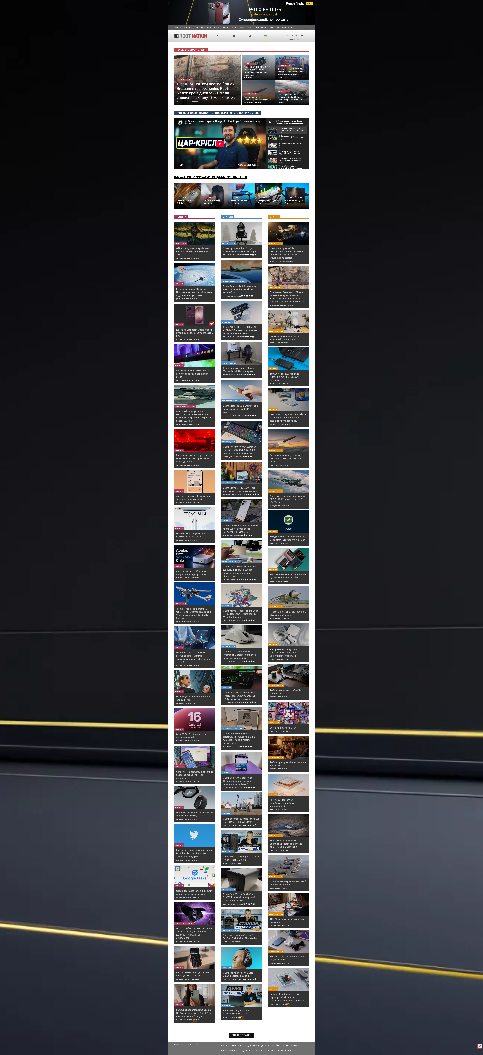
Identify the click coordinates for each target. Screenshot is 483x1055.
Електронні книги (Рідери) (232, 483)
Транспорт (226, 814)
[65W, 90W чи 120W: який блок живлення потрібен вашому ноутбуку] (288, 358)
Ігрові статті (274, 723)
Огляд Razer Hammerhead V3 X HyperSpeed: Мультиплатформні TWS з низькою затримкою (239, 695)
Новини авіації (181, 604)
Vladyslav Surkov (230, 788)
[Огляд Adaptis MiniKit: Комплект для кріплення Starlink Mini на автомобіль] (241, 271)
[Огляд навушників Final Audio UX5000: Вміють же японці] (241, 958)
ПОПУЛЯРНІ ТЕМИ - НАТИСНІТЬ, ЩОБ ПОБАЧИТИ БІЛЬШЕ (210, 177)
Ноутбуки (226, 1005)
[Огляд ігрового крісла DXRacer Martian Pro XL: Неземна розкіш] (241, 353)
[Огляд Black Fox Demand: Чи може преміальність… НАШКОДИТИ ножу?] (241, 391)
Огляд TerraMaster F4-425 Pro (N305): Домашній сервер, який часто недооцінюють (239, 897)
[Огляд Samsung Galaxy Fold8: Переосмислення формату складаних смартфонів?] (241, 763)
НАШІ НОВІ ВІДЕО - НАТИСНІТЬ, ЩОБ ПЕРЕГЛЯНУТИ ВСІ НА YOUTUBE (217, 113)
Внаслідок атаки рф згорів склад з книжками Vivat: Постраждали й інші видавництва (194, 458)
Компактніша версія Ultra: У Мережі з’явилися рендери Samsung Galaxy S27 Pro (194, 332)
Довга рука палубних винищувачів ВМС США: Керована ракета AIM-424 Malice (287, 499)
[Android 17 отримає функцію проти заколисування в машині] (194, 481)
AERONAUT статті (250, 93)
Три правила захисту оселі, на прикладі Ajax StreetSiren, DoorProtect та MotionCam (285, 652)
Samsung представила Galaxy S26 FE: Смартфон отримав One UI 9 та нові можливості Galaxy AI (193, 1013)
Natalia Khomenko (183, 503)
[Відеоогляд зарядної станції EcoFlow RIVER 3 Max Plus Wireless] (241, 920)
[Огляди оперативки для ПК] (268, 196)
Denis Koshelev (229, 620)
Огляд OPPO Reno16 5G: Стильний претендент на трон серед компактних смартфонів (240, 528)
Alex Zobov (227, 747)
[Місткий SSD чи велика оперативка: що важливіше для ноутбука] (288, 559)
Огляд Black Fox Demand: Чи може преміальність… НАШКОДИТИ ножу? (240, 409)
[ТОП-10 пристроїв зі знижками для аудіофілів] (288, 747)
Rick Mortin (228, 296)
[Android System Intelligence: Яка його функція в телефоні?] (194, 957)
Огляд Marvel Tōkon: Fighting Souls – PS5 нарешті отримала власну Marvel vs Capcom (240, 613)
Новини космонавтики (184, 923)
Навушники (226, 688)
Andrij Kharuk (275, 506)
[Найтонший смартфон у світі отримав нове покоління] (194, 518)
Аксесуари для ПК (229, 243)
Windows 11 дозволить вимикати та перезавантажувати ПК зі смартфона (194, 774)
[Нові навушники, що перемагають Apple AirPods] (194, 681)
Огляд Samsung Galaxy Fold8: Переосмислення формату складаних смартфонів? (238, 780)
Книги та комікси (184, 80)
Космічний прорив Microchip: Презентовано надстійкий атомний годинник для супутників (194, 292)
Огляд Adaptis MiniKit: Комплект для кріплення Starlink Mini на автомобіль (239, 289)
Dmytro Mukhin (229, 580)
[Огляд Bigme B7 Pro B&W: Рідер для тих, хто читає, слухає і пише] (241, 473)
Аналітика (273, 369)
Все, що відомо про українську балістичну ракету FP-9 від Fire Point (286, 458)
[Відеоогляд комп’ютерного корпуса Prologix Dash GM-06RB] (241, 841)
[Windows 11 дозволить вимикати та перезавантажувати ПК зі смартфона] (194, 757)
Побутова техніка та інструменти (235, 401)
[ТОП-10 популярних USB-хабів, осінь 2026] (288, 675)
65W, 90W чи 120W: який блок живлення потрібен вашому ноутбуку (285, 376)
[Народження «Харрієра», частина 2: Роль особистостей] (288, 866)
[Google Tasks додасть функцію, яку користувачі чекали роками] (194, 876)
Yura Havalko (228, 863)
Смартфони (226, 521)
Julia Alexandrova (183, 299)
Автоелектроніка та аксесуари (234, 281)
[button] (250, 36)
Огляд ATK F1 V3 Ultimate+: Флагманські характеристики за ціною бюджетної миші (239, 654)
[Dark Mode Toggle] (479, 1046)
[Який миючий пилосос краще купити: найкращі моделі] (288, 321)
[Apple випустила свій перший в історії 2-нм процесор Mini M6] (194, 556)
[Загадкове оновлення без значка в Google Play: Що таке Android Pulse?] (288, 521)
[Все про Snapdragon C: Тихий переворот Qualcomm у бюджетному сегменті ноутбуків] (288, 979)
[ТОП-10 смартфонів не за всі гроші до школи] (288, 904)
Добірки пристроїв (276, 331)
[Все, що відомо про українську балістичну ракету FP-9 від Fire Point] (258, 92)
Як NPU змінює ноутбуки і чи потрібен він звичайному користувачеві (284, 803)
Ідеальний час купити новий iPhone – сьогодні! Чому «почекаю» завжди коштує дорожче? (288, 417)
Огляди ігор (226, 606)
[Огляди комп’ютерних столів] (241, 196)
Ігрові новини (180, 243)
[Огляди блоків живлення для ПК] (295, 196)
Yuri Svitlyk (228, 535)
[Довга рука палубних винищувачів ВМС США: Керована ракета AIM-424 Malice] (292, 92)
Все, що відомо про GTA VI (283, 727)
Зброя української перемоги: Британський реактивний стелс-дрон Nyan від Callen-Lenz (286, 843)
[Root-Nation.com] (190, 36)
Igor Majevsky (228, 457)
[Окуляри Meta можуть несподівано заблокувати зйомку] (194, 797)
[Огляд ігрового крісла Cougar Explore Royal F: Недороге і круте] (241, 233)
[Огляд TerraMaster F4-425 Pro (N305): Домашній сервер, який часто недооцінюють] (241, 879)
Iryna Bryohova (229, 702)
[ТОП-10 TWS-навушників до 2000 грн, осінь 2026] (288, 941)
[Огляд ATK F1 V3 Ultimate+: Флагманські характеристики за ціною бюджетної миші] (241, 636)
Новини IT (179, 284)
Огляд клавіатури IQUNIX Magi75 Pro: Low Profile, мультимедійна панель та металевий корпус (239, 449)
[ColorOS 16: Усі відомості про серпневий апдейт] (194, 719)
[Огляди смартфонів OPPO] (187, 196)
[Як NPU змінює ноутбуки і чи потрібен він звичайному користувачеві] (288, 785)
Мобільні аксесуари (229, 561)
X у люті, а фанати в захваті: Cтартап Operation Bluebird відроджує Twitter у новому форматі (194, 853)
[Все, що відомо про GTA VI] (288, 713)
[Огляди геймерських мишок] (214, 196)
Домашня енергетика (230, 930)
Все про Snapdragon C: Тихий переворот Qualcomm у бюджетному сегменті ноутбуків (287, 997)
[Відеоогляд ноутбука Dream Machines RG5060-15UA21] (241, 995)
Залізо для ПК (249, 63)
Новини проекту (284, 65)
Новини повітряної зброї (185, 406)
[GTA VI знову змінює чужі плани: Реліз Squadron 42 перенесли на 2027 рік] (194, 233)
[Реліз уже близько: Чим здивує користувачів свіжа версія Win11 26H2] (194, 355)
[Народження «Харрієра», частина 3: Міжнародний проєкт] (288, 597)
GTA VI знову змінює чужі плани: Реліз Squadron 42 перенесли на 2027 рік (193, 251)
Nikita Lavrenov (229, 375)
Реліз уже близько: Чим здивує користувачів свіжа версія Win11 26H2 (193, 373)
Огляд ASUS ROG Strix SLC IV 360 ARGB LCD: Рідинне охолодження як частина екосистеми (240, 330)
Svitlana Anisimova (184, 258)
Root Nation (275, 343)
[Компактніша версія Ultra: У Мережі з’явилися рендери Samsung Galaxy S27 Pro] (194, 315)
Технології (273, 795)
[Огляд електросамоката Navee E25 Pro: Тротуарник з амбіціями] (241, 803)
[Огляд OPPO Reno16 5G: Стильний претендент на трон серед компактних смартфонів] (241, 510)
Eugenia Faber (275, 697)
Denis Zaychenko (229, 255)
